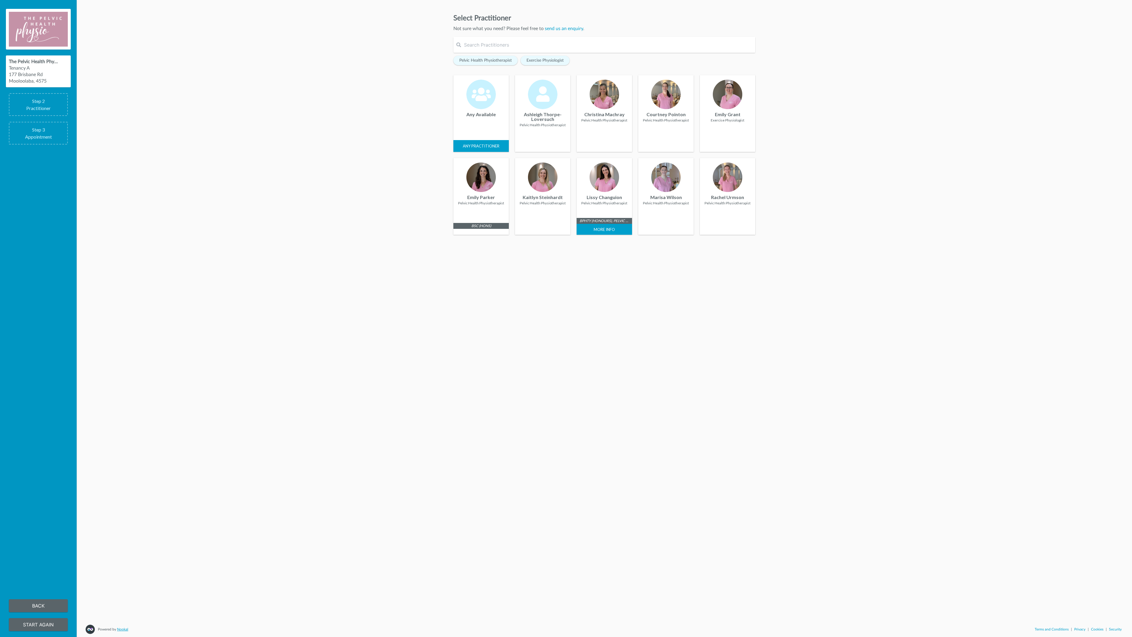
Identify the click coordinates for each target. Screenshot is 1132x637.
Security (1115, 629)
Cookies (1097, 629)
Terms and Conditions (1052, 629)
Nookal (122, 629)
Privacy (1079, 629)
